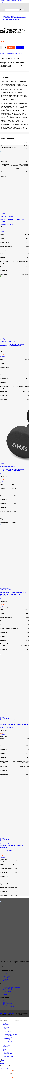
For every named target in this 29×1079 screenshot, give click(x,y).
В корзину (11, 47)
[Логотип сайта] (14, 7)
